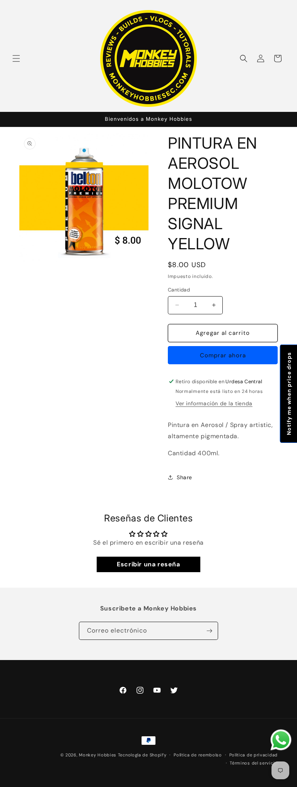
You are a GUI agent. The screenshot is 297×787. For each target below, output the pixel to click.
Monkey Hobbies (98, 755)
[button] (16, 58)
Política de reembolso (198, 755)
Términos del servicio (254, 763)
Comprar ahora (223, 355)
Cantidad (179, 289)
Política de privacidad (253, 755)
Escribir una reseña (148, 564)
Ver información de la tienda (214, 403)
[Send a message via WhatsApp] (281, 740)
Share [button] (184, 477)
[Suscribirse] (209, 631)
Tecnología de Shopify (142, 755)
